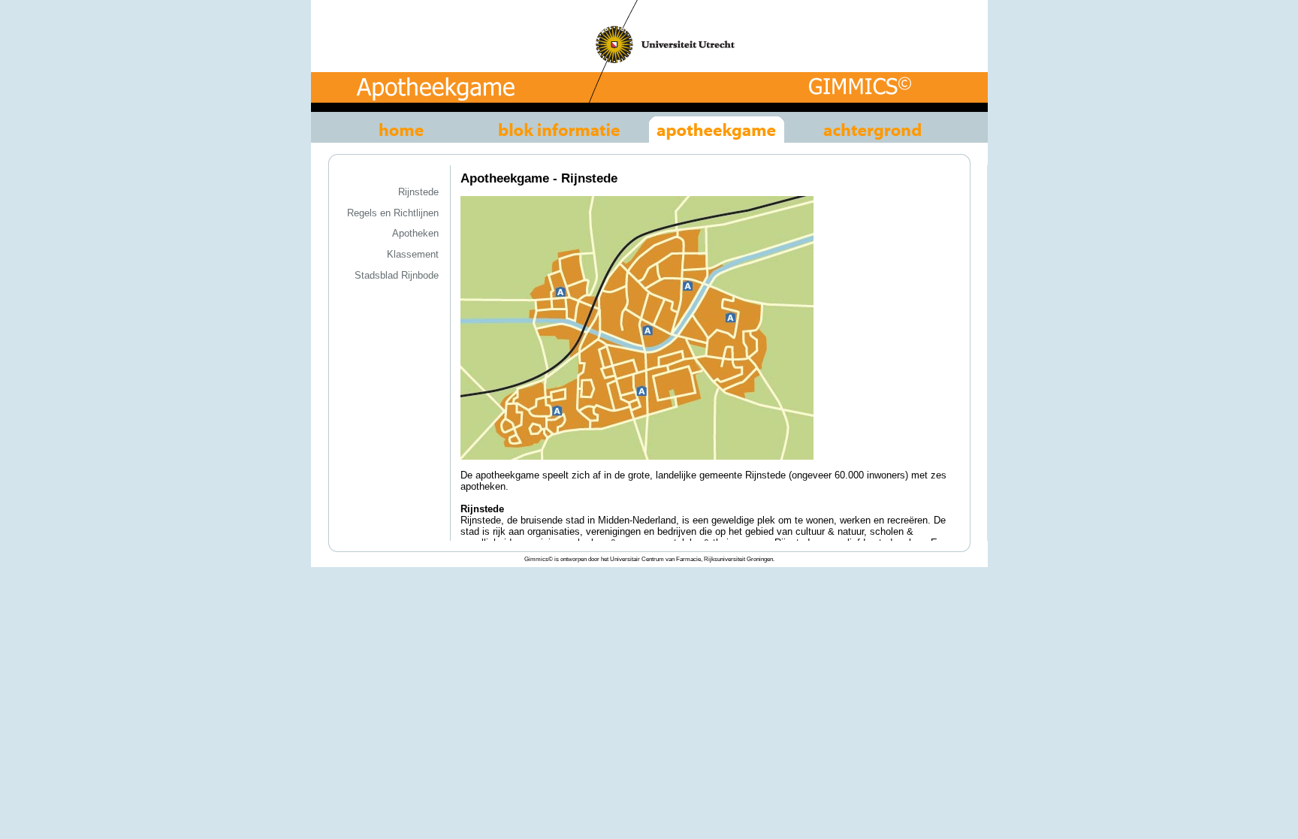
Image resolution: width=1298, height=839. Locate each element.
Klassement (413, 254)
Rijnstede (418, 192)
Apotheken (415, 233)
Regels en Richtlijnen (393, 213)
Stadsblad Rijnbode (397, 275)
